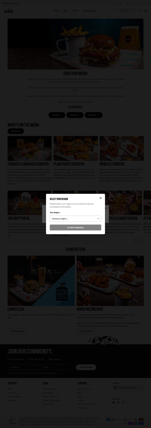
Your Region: (55, 212)
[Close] (100, 198)
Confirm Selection (75, 227)
